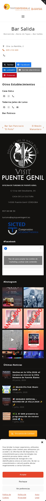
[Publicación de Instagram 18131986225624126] (12, 340)
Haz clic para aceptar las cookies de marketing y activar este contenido (23, 260)
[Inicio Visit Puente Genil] (23, 159)
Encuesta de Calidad (24, 433)
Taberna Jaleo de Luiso (15, 102)
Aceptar (23, 474)
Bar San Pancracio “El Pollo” (13, 128)
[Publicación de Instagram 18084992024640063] (12, 319)
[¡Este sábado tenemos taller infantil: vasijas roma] (12, 297)
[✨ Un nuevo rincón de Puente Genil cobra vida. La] (34, 297)
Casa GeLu (8, 91)
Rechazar (23, 481)
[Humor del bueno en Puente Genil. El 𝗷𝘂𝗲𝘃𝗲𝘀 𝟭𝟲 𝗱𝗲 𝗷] (34, 340)
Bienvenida (9, 34)
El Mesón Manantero (34, 128)
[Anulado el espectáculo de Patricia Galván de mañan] (34, 319)
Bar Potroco (8, 113)
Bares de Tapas (23, 34)
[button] (42, 442)
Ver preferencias (23, 488)
